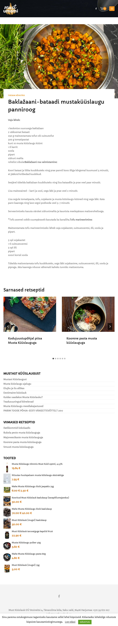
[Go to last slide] (8, 326)
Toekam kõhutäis (16, 95)
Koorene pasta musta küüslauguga (22, 442)
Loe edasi (70, 622)
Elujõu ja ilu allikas (13, 388)
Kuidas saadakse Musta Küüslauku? (23, 397)
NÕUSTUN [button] (85, 622)
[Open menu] (112, 8)
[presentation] (29, 314)
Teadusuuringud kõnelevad (18, 401)
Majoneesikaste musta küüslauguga (23, 437)
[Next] (110, 326)
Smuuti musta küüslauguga (18, 447)
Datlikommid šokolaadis (16, 428)
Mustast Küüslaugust (15, 379)
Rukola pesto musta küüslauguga (21, 432)
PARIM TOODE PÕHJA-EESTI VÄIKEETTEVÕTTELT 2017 (33, 410)
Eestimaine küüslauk (14, 392)
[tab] (53, 358)
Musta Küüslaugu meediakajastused (23, 406)
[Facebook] (96, 8)
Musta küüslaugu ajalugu (17, 383)
